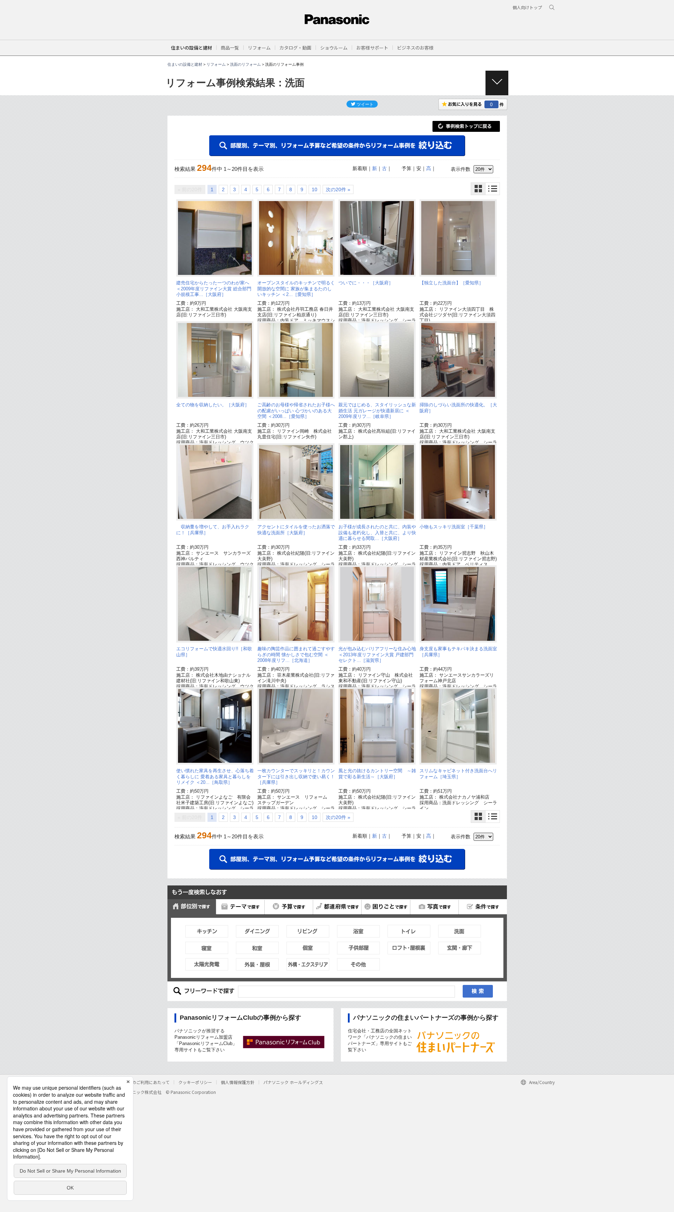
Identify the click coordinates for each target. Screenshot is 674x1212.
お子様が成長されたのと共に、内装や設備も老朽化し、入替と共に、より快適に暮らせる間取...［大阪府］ (377, 532)
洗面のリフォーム (245, 64)
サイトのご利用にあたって (144, 1082)
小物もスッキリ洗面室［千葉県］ (453, 526)
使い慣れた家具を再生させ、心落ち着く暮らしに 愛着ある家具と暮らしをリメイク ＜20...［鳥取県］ (215, 776)
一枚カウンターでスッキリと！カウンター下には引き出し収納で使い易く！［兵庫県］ (296, 776)
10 (314, 189)
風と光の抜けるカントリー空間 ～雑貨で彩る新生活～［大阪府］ (377, 773)
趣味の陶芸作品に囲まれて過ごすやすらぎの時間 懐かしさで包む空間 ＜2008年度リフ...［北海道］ (296, 654)
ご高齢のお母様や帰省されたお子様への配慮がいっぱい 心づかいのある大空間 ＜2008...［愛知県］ (296, 410)
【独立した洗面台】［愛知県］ (451, 282)
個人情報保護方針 (238, 1082)
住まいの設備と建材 (191, 47)
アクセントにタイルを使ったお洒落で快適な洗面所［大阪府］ (296, 529)
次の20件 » (338, 189)
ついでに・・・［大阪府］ (365, 282)
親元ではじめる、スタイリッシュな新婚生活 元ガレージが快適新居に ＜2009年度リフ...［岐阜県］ (377, 410)
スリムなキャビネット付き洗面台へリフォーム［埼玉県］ (458, 773)
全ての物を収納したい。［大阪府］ (212, 404)
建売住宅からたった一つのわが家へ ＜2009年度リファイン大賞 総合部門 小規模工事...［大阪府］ (213, 288)
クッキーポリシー (195, 1082)
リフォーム (216, 64)
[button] (230, 47)
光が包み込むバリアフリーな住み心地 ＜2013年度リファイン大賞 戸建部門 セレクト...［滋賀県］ (377, 654)
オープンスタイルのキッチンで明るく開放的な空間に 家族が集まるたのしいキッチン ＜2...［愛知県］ (296, 288)
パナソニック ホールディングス (293, 1082)
